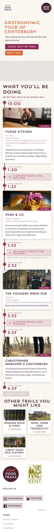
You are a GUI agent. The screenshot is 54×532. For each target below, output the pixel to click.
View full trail (16, 393)
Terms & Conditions (11, 519)
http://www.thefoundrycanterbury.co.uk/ (28, 302)
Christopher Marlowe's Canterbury (26, 362)
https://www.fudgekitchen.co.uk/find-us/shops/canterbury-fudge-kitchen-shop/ (26, 143)
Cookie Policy (8, 527)
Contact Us (42, 509)
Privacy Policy (8, 523)
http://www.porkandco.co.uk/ (21, 221)
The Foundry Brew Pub (26, 293)
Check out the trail (22, 46)
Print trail (14, 53)
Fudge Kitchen (18, 131)
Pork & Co (14, 214)
